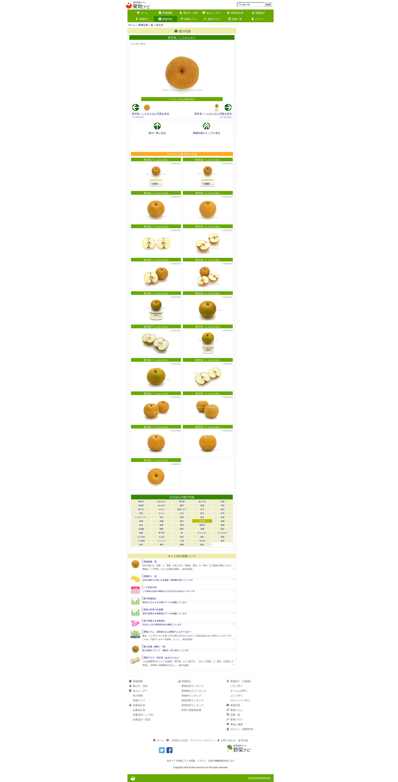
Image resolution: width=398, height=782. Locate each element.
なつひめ (141, 536)
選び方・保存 (190, 12)
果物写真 (167, 19)
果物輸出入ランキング (193, 690)
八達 (182, 540)
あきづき (202, 501)
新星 (161, 525)
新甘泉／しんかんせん (156, 159)
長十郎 (161, 532)
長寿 (141, 532)
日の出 (202, 540)
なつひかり (222, 532)
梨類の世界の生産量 (153, 609)
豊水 (141, 544)
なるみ (161, 536)
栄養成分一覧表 (141, 719)
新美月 (202, 525)
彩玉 (161, 517)
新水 (141, 525)
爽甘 (182, 528)
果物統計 (260, 12)
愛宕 (182, 505)
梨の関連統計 (150, 598)
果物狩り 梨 (150, 576)
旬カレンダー (213, 12)
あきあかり (161, 501)
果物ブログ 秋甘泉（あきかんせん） (161, 657)
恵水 (202, 513)
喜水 (141, 513)
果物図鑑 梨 (150, 561)
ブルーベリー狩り (240, 700)
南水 (202, 536)
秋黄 (182, 517)
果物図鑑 (167, 12)
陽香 (182, 544)
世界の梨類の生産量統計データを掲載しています (164, 613)
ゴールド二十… (141, 517)
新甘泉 (202, 521)
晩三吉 (141, 509)
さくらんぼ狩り (239, 690)
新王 (182, 521)
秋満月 (141, 505)
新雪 (182, 525)
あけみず (161, 505)
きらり (161, 513)
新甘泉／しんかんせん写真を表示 (150, 113)
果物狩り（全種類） (241, 681)
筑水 (222, 528)
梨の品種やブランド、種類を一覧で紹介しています (165, 650)
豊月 (222, 540)
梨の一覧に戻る (157, 133)
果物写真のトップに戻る (206, 133)
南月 (182, 536)
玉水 (182, 513)
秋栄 (222, 501)
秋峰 (141, 521)
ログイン (260, 19)
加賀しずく (182, 509)
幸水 (222, 513)
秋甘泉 (182, 501)
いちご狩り (236, 686)
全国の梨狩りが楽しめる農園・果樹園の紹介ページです (167, 579)
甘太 (202, 509)
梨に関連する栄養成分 (154, 620)
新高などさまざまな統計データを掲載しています (164, 602)
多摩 (202, 528)
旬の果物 (138, 695)
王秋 (222, 505)
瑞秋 (161, 528)
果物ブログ (214, 19)
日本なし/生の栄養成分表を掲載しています (161, 624)
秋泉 (222, 517)
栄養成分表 (237, 12)
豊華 (161, 544)
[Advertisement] (181, 144)
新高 (222, 536)
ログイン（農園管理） (242, 729)
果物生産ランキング (192, 686)
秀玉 (202, 517)
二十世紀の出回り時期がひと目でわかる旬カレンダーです (168, 591)
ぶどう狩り (236, 695)
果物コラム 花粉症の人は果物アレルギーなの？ (167, 631)
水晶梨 (141, 528)
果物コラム (190, 19)
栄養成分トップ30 (143, 714)
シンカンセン (138, 116)
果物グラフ (139, 700)
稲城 (202, 505)
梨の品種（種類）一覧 (154, 646)
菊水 (222, 509)
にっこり (161, 540)
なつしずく (202, 532)
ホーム (144, 12)
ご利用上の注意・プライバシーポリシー (192, 740)
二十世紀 (141, 540)
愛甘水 (141, 501)
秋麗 (161, 521)
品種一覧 (237, 19)
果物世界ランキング (192, 705)
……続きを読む (186, 568)
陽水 (202, 544)
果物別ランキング (191, 695)
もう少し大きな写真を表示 (182, 99)
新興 (222, 521)
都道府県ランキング (192, 700)
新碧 (222, 525)
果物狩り (144, 19)
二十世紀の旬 (150, 587)
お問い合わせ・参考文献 (234, 740)
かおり (161, 509)
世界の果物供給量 (191, 710)
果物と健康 (236, 724)
